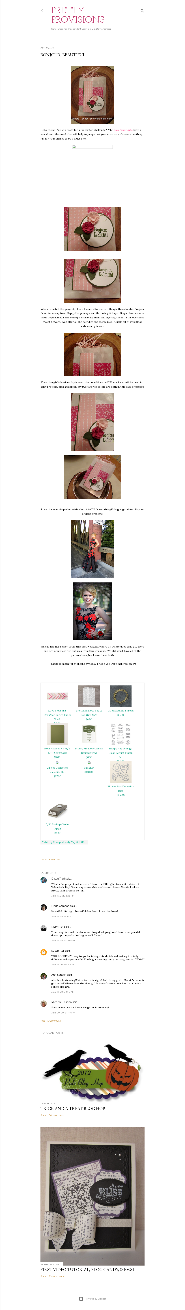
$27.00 (57, 776)
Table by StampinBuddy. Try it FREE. (64, 842)
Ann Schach (58, 974)
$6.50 (89, 757)
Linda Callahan (60, 906)
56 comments (56, 1115)
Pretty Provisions (78, 16)
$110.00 (89, 772)
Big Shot (89, 767)
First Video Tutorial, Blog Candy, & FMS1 (87, 1269)
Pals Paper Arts (123, 130)
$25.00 (121, 795)
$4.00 (89, 719)
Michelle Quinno (61, 1002)
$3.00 (120, 715)
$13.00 (57, 833)
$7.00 (57, 757)
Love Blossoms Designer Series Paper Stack (57, 715)
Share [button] (43, 859)
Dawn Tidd (58, 878)
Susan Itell (57, 950)
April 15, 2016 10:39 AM (63, 940)
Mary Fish (57, 926)
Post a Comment (50, 1020)
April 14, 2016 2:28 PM (62, 895)
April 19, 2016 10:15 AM (62, 991)
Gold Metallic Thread (121, 710)
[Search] (142, 10)
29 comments (56, 1276)
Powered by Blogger (95, 1298)
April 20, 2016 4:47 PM (63, 1012)
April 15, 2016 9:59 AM (62, 916)
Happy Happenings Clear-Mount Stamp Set (121, 753)
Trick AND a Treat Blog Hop (72, 1108)
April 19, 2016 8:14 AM (62, 964)
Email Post (55, 859)
